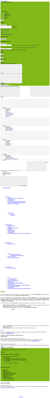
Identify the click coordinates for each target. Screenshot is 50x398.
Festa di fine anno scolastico (13, 280)
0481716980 (7, 357)
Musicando (10, 229)
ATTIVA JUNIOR (13, 278)
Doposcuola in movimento (15, 254)
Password (14, 27)
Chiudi (2, 54)
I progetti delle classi (7, 172)
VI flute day (12, 215)
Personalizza (3, 335)
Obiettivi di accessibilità (7, 375)
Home (47, 161)
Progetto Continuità (12, 256)
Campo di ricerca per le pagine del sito (7, 170)
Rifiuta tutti (10, 335)
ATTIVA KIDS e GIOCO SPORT (17, 255)
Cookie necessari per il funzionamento (7, 344)
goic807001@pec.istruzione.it (15, 359)
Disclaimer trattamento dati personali (7, 387)
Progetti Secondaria (6, 173)
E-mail (13, 45)
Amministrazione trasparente (8, 378)
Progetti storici (8, 197)
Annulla (2, 85)
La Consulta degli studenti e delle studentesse (16, 201)
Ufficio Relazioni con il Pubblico (9, 373)
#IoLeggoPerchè (11, 232)
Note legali (5, 370)
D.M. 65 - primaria (11, 243)
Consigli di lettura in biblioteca (14, 286)
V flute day (12, 214)
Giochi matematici (11, 284)
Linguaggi (10, 226)
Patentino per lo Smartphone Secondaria (15, 282)
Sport (9, 253)
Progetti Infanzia (8, 224)
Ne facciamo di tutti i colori (13, 227)
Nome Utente (14, 26)
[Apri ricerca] (40, 92)
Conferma (6, 85)
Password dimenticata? (4, 29)
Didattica (4, 171)
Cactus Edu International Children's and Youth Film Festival (19, 233)
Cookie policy (5, 369)
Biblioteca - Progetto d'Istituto (13, 203)
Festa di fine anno (11, 231)
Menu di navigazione (23, 185)
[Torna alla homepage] (25, 86)
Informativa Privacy (7, 371)
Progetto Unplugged (12, 279)
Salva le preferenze (10, 347)
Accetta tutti (19, 335)
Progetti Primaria (8, 242)
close (2, 97)
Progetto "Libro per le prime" (13, 257)
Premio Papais (10, 281)
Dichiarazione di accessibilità (8, 374)
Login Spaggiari (31, 47)
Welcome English (11, 230)
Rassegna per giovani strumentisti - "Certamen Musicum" (19, 285)
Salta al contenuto (3, 1)
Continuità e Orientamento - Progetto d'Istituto (17, 202)
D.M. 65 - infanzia (11, 225)
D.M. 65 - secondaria (12, 268)
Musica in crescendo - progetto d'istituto (15, 198)
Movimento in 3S (11, 199)
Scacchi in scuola (11, 200)
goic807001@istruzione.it (16, 358)
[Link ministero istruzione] (5, 2)
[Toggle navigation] (10, 92)
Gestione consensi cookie (8, 377)
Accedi (2, 20)
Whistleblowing (6, 376)
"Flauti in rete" (11, 213)
